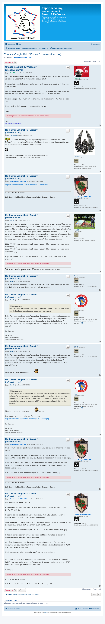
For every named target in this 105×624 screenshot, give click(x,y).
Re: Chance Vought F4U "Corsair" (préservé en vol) (21, 131)
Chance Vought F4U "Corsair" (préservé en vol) (32, 54)
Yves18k (77, 78)
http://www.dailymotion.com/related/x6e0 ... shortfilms (26, 185)
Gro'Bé (76, 230)
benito (76, 276)
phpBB (46, 612)
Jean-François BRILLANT (22, 57)
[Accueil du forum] (23, 22)
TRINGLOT (77, 156)
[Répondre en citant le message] (68, 67)
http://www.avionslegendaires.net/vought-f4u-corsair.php (27, 419)
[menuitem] (18, 44)
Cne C (76, 309)
